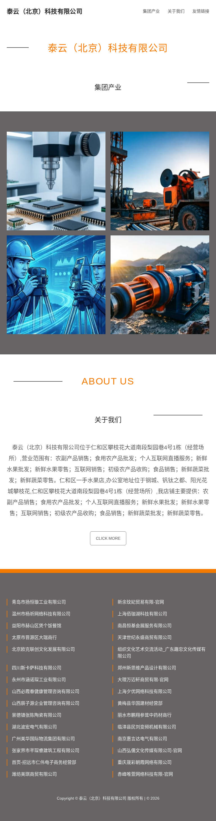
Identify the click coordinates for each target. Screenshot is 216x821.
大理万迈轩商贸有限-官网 (143, 679)
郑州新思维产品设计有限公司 (147, 667)
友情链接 (200, 11)
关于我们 (176, 11)
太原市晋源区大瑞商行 (34, 637)
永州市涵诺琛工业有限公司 (39, 679)
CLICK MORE (108, 538)
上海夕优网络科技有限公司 (145, 691)
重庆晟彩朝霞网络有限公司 (145, 762)
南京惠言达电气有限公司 (142, 738)
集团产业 (151, 11)
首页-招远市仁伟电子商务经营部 (44, 762)
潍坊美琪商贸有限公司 (34, 774)
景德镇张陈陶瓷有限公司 (36, 715)
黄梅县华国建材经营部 (140, 703)
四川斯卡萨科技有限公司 (36, 667)
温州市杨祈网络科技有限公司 (41, 613)
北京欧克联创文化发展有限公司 (43, 649)
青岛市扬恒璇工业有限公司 (39, 602)
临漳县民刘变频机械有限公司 (147, 727)
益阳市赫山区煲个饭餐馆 (36, 625)
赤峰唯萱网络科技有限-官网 (145, 774)
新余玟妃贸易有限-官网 (141, 602)
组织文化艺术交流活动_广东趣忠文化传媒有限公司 (162, 652)
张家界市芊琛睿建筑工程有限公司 (45, 750)
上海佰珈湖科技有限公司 (142, 613)
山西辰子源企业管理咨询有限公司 (45, 703)
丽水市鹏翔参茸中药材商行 (145, 715)
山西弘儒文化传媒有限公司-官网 (150, 750)
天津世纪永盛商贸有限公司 (145, 637)
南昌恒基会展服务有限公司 (145, 625)
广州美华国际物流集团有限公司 (43, 738)
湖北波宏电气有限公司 (34, 727)
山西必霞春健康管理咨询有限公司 (45, 691)
